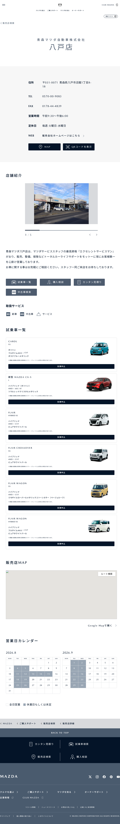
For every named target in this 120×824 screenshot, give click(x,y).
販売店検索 (8, 23)
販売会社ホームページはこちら (61, 135)
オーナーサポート (78, 10)
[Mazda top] (60, 4)
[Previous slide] (90, 235)
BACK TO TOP (60, 733)
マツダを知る (65, 10)
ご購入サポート (52, 10)
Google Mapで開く (100, 625)
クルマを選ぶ (40, 10)
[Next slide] (96, 235)
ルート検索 (107, 574)
